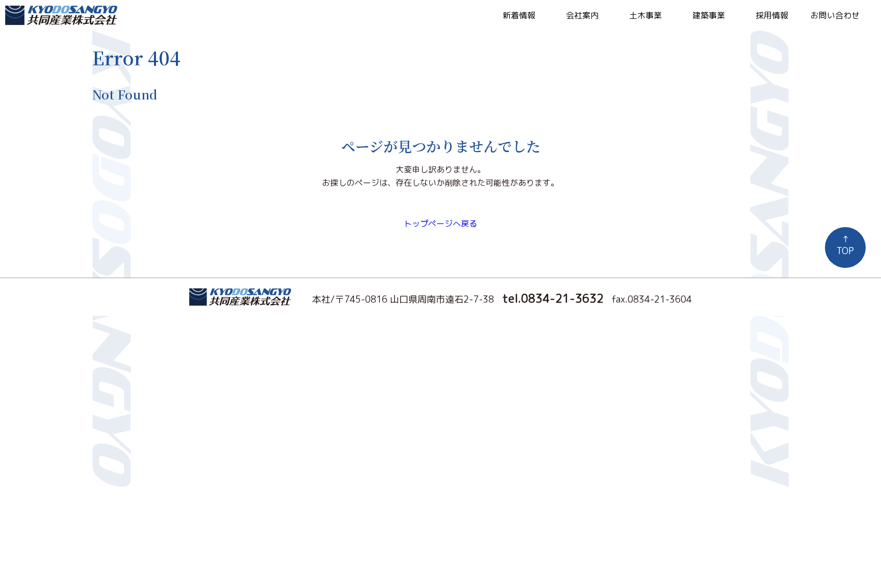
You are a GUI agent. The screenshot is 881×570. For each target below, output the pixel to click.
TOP (845, 245)
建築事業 (708, 15)
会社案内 (582, 15)
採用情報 (772, 15)
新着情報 (519, 15)
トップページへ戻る (440, 223)
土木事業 (645, 15)
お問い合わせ (835, 15)
